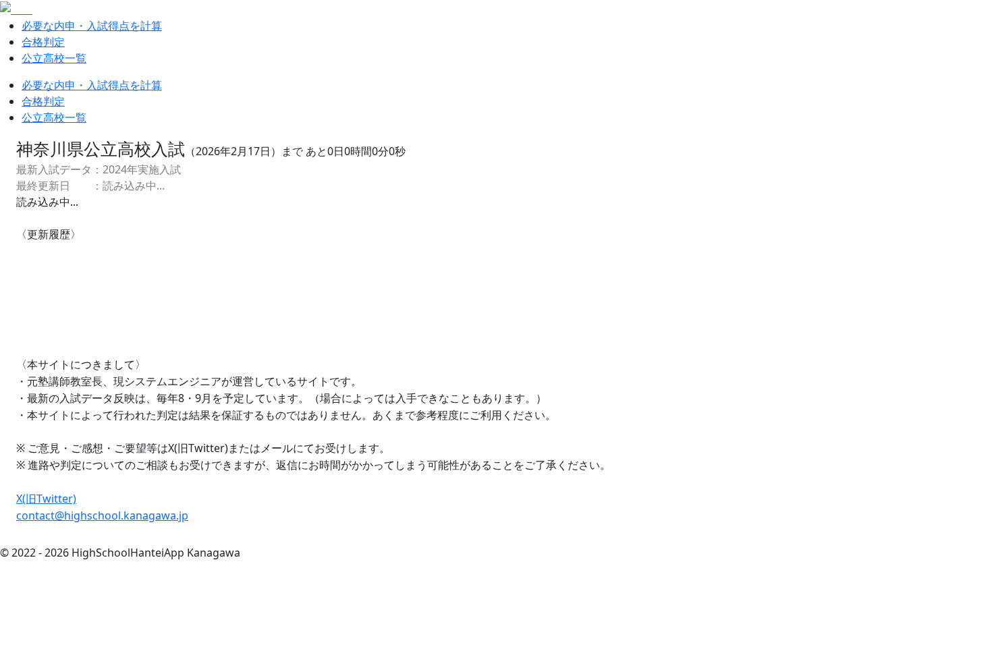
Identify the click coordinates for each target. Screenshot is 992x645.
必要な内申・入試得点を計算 (92, 25)
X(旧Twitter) (46, 498)
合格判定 (43, 41)
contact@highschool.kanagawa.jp (102, 515)
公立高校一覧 (54, 58)
